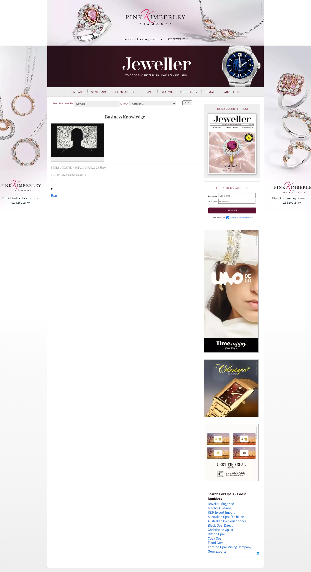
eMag (210, 92)
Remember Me (219, 218)
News (77, 92)
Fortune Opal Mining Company (229, 547)
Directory (189, 92)
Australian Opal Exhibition (226, 517)
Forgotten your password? (241, 218)
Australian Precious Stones (227, 521)
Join (147, 92)
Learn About (124, 92)
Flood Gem (216, 543)
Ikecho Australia (219, 508)
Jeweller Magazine (221, 504)
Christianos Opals (220, 530)
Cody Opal (215, 539)
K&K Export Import (221, 513)
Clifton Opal (216, 534)
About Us (232, 92)
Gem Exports (217, 552)
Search (167, 92)
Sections (98, 92)
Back (55, 196)
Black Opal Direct (220, 526)
